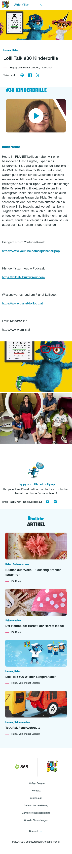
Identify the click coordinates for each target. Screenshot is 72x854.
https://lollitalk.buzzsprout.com (23, 277)
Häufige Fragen (36, 783)
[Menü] (66, 5)
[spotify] (55, 502)
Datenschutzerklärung (36, 806)
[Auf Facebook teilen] (30, 76)
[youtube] (47, 502)
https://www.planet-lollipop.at (22, 303)
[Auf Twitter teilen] (38, 76)
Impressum (36, 798)
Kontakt (36, 791)
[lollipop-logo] (52, 767)
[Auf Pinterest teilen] (22, 76)
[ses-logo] (21, 767)
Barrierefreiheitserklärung (36, 813)
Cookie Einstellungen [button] (36, 820)
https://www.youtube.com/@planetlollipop (31, 251)
